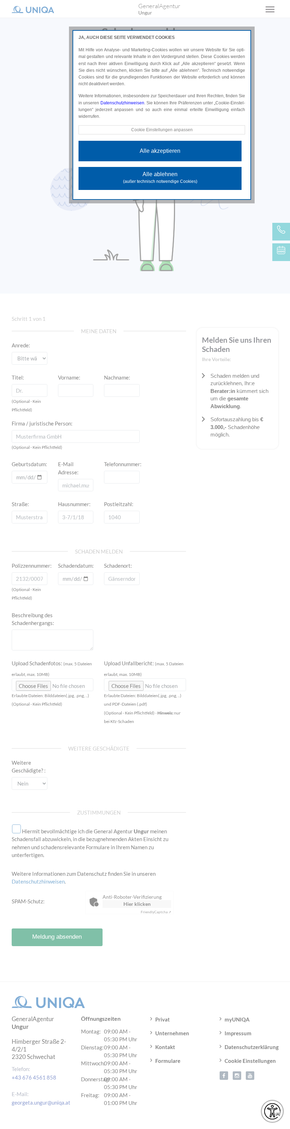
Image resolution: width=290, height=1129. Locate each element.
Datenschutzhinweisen (122, 102)
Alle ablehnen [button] (160, 177)
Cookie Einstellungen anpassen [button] (162, 129)
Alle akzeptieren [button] (160, 151)
